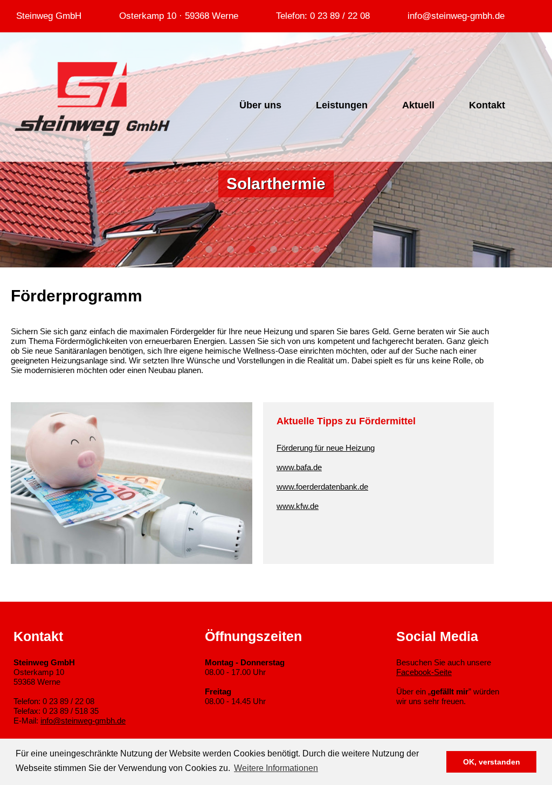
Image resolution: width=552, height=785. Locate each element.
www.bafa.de (299, 467)
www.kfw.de (298, 506)
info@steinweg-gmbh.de (83, 720)
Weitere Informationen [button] (276, 768)
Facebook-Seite (424, 672)
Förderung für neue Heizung (326, 447)
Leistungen (342, 105)
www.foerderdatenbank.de (322, 486)
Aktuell (418, 105)
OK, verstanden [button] (491, 762)
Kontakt (487, 105)
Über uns (260, 105)
